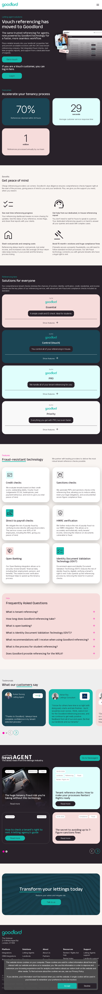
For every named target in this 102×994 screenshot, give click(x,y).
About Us (46, 953)
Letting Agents (28, 953)
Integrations (7, 953)
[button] (3, 733)
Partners (46, 956)
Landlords (26, 956)
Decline (87, 986)
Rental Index (68, 958)
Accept (67, 986)
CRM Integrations (9, 956)
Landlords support (91, 958)
